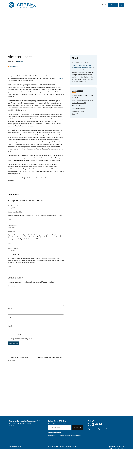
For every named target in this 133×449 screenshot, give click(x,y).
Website (10, 326)
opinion (60, 78)
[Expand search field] (121, 5)
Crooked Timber (13, 249)
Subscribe (113, 5)
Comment (11, 286)
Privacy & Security (77, 108)
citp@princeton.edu (14, 426)
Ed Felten (20, 61)
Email (10, 317)
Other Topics (75, 106)
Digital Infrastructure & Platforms (81, 100)
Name (10, 308)
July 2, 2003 (11, 227)
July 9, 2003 (11, 251)
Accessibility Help (15, 447)
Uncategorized (13, 66)
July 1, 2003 (11, 208)
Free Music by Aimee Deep (16, 206)
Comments (11, 64)
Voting (73, 114)
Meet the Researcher (78, 103)
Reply (9, 219)
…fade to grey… (12, 225)
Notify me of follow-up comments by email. (25, 335)
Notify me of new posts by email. (21, 339)
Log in (104, 5)
